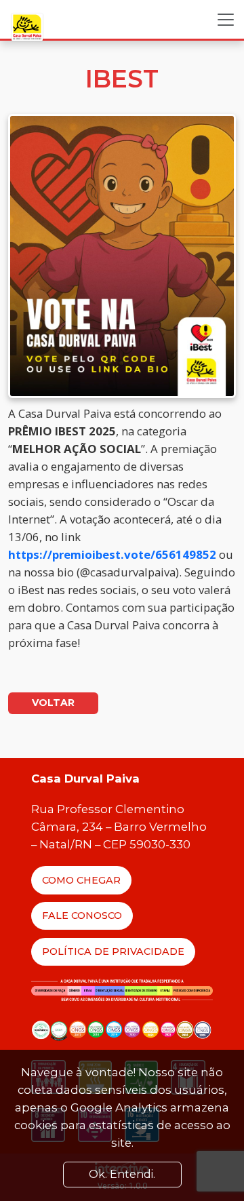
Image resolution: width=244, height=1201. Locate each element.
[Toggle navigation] (225, 20)
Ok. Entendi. (122, 1174)
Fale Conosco (82, 915)
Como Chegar (81, 880)
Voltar (53, 702)
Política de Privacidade (113, 951)
